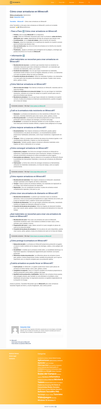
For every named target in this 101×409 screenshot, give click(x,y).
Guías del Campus (47, 373)
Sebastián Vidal (19, 17)
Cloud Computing (52, 365)
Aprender (71, 2)
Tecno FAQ (61, 2)
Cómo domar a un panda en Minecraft (21, 343)
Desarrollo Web (45, 367)
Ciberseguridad (43, 365)
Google (49, 371)
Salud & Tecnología (46, 389)
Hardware (45, 377)
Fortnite (40, 371)
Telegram (47, 394)
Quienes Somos (14, 353)
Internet (51, 379)
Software (42, 391)
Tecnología (41, 394)
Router (39, 389)
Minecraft (20, 21)
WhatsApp (54, 397)
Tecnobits (13, 21)
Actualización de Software (43, 358)
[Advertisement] (36, 298)
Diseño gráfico (53, 367)
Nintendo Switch (49, 382)
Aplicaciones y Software (56, 360)
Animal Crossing (56, 358)
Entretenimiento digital (56, 369)
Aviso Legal (12, 356)
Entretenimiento (47, 369)
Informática (54, 377)
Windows (81, 2)
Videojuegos (44, 397)
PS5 (52, 385)
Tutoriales (58, 394)
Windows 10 (42, 400)
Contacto (12, 358)
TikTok (51, 394)
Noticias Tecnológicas (58, 382)
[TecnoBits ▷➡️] (15, 2)
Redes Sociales (54, 387)
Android (50, 358)
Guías (52, 2)
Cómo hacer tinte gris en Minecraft (21, 342)
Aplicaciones (43, 360)
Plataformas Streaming (44, 385)
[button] (89, 2)
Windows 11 (52, 400)
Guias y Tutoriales (56, 371)
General (44, 371)
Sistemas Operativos (56, 389)
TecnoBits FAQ (52, 391)
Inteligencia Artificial (43, 379)
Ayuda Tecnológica (50, 363)
